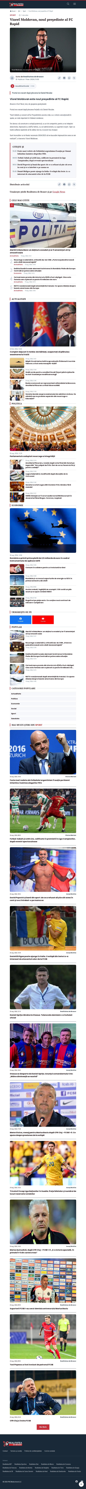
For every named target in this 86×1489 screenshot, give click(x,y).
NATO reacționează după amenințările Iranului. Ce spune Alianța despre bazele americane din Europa (50, 677)
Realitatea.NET (7, 1464)
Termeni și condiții (16, 1451)
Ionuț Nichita (71, 894)
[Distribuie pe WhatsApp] (69, 78)
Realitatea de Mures (47, 1464)
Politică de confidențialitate (33, 1451)
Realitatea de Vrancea (10, 1468)
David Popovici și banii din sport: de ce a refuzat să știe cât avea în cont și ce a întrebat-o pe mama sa (44, 166)
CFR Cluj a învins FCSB (20, 1420)
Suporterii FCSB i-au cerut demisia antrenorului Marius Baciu (39, 1308)
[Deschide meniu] (74, 4)
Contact (5, 1451)
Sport (24, 11)
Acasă (13, 11)
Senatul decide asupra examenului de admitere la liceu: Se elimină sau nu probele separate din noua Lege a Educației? (51, 396)
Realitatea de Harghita (42, 1468)
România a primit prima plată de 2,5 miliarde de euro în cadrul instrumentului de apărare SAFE (39, 559)
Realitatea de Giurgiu (72, 1468)
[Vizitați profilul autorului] (12, 78)
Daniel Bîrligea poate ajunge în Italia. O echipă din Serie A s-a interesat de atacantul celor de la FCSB (43, 172)
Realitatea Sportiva (21, 1464)
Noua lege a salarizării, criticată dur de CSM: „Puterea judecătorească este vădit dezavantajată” (48, 644)
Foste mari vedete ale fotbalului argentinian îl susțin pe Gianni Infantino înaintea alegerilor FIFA (44, 152)
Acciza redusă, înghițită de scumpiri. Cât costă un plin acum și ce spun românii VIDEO (49, 590)
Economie (18, 273)
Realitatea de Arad (41, 1471)
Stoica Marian (70, 777)
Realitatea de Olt (8, 1471)
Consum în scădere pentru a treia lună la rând (45, 567)
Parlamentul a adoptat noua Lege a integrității (32, 456)
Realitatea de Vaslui (74, 1471)
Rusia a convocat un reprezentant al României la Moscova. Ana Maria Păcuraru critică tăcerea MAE (51, 384)
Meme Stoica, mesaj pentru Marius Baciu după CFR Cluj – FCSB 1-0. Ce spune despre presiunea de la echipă (43, 1134)
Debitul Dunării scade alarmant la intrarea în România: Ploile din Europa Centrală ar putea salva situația (49, 655)
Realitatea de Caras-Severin (24, 1471)
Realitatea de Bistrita (25, 1468)
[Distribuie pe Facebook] (64, 78)
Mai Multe (43, 1427)
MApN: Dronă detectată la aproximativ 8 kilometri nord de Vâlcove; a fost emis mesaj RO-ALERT (50, 362)
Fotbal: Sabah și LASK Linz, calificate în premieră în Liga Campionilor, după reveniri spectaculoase (42, 159)
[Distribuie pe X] (74, 78)
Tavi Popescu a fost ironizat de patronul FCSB (31, 1364)
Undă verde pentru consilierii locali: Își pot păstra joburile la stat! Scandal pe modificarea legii (50, 373)
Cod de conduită (49, 1451)
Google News (59, 191)
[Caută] (68, 4)
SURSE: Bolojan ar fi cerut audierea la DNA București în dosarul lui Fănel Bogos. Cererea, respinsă (49, 497)
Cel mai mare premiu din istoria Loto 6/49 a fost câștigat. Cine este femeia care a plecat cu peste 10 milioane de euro (42, 278)
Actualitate (14, 256)
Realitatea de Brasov (33, 76)
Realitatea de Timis (58, 1468)
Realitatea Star (34, 1464)
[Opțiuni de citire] (81, 1484)
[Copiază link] (59, 78)
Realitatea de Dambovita (58, 1471)
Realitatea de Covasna (63, 1464)
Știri (19, 11)
